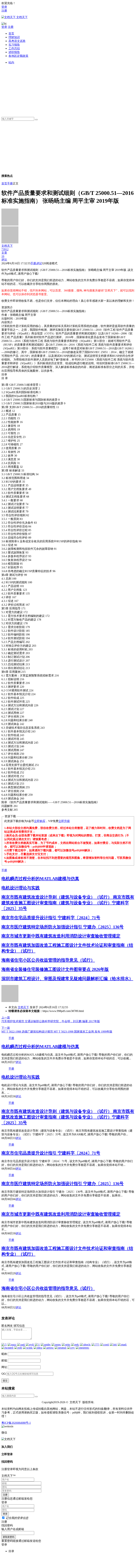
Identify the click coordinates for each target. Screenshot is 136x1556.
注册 (4, 10)
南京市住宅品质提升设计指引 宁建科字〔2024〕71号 (50, 917)
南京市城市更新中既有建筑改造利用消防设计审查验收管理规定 (60, 936)
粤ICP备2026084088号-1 (16, 1422)
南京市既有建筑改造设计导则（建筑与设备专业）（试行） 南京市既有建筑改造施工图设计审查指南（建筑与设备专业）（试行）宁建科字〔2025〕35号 (67, 903)
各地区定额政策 (18, 55)
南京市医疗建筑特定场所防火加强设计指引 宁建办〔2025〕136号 (62, 927)
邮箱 (4, 1360)
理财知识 (14, 37)
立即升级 (64, 821)
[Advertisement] (71, 89)
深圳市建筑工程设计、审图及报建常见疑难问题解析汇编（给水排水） (67, 978)
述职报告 (14, 52)
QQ (3, 1373)
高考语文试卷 (17, 40)
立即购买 (39, 821)
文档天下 (23, 1007)
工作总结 (14, 48)
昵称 (4, 1353)
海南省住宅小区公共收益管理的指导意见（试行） (48, 960)
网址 (4, 1367)
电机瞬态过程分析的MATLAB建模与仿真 (40, 878)
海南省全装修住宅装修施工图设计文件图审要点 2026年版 (55, 969)
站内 (11, 62)
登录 (4, 6)
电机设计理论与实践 (20, 888)
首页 (11, 33)
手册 (10, 183)
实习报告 (14, 44)
